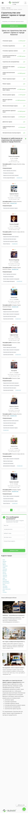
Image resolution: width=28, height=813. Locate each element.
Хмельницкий (6, 581)
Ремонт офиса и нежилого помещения (11, 279)
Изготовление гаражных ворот (9, 111)
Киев (4, 559)
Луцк (4, 590)
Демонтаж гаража (7, 121)
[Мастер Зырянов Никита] (14, 188)
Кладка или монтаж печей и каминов (10, 175)
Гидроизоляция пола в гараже (9, 127)
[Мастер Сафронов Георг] (14, 329)
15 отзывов (15, 261)
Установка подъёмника (9, 45)
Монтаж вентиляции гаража (10, 105)
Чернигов (5, 575)
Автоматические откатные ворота (12, 132)
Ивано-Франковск (7, 589)
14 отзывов (15, 226)
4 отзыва (16, 484)
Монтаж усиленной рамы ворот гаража (9, 89)
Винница (5, 570)
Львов (4, 567)
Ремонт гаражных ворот (9, 79)
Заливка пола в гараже (9, 117)
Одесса (4, 564)
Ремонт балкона (6, 243)
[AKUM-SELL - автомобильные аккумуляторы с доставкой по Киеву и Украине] (14, 607)
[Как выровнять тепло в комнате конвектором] (14, 659)
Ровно (4, 584)
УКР (13, 4)
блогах (14, 597)
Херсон (4, 572)
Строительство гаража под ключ (9, 67)
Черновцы (5, 586)
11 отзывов (15, 372)
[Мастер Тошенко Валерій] (14, 218)
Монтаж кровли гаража (9, 94)
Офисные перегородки (8, 461)
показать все (19, 177)
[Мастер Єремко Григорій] (14, 476)
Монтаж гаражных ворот (7, 100)
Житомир (5, 579)
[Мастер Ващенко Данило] (14, 400)
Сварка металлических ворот (9, 73)
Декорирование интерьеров (9, 465)
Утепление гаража (7, 40)
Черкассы (5, 576)
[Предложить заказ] (15, 146)
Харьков (4, 561)
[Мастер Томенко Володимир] (14, 150)
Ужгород (4, 592)
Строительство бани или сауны (9, 239)
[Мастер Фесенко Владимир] (14, 254)
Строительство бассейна (8, 318)
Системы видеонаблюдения (9, 177)
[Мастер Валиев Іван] (14, 291)
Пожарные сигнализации (8, 173)
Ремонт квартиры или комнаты (9, 170)
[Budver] (14, 2)
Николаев (5, 569)
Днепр (4, 562)
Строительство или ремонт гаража (10, 208)
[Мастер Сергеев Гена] (14, 440)
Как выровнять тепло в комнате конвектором (15, 667)
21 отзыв (16, 158)
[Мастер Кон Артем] (14, 365)
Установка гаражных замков (10, 50)
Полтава (4, 573)
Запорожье (5, 566)
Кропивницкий (6, 582)
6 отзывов (16, 448)
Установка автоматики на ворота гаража (9, 56)
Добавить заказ (14, 26)
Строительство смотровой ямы (11, 61)
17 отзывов (15, 195)
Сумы (4, 578)
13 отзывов (15, 336)
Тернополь (5, 587)
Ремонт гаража (6, 83)
